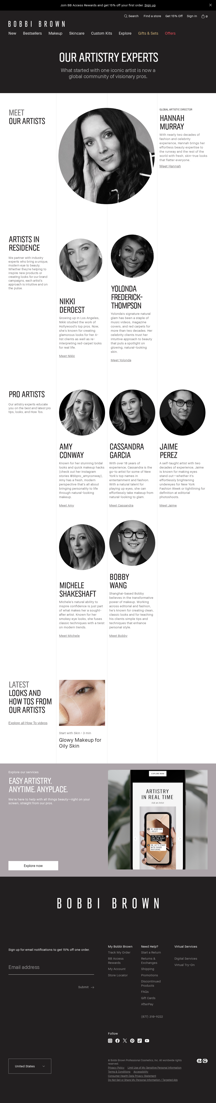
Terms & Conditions (119, 1071)
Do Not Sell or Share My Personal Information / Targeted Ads (143, 1079)
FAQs (145, 991)
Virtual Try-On (184, 965)
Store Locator (118, 975)
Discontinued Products (151, 983)
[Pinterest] (132, 1040)
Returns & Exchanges (149, 960)
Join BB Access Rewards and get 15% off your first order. (108, 5)
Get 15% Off (174, 16)
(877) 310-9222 (152, 1016)
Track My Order (119, 952)
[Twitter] (125, 1040)
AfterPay (147, 1004)
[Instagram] (110, 1040)
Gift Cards (148, 998)
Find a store (152, 16)
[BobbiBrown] (36, 24)
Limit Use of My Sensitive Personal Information (154, 1067)
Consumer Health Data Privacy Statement (132, 1075)
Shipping (147, 969)
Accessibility (141, 1071)
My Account (117, 969)
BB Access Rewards (116, 960)
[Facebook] (117, 1040)
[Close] (210, 5)
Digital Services (185, 958)
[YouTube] (147, 1040)
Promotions (149, 975)
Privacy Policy (116, 1067)
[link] (204, 16)
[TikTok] (140, 1040)
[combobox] (29, 1066)
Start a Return (151, 952)
